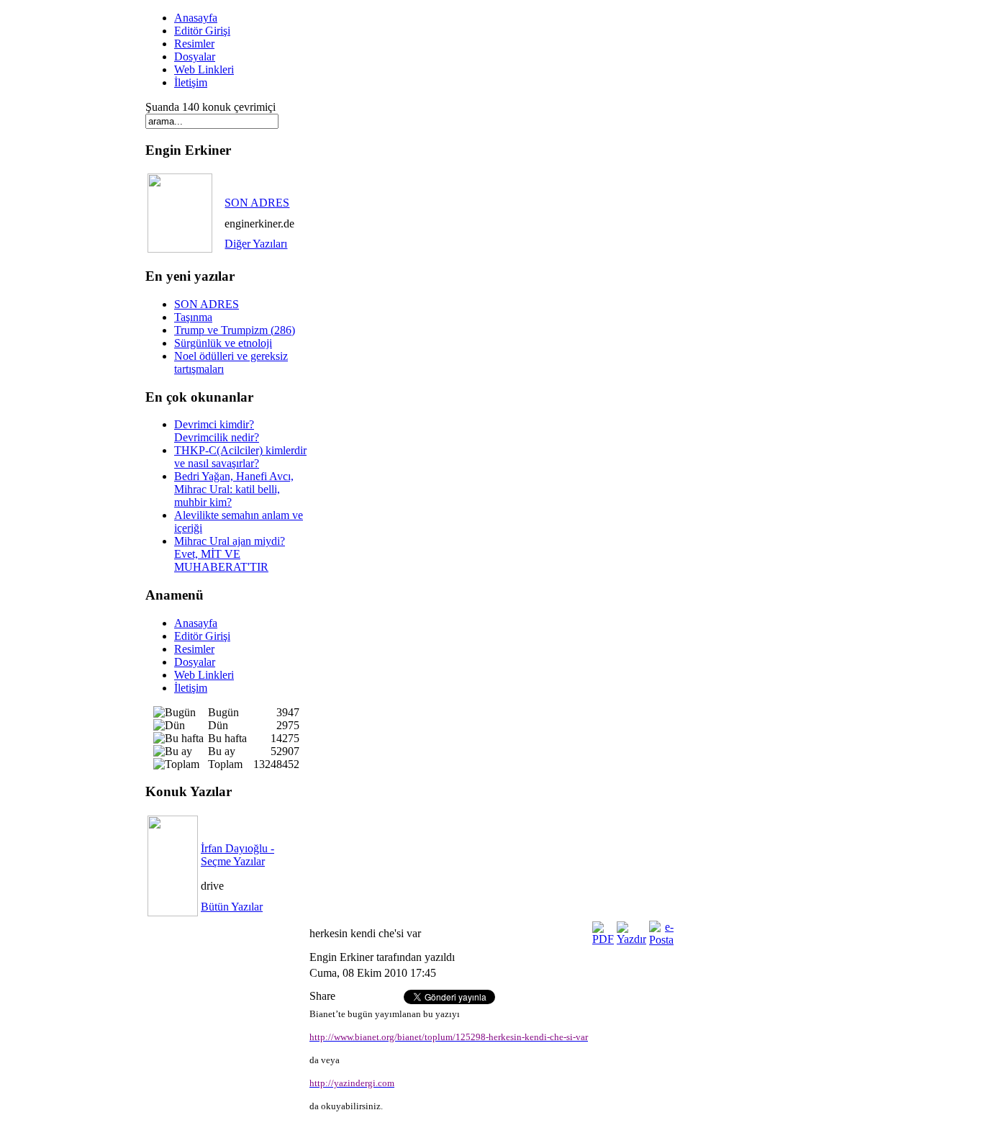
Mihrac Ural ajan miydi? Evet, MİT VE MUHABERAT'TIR (229, 554)
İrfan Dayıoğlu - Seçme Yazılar (237, 854)
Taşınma (193, 317)
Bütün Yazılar (232, 906)
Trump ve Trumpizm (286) (234, 330)
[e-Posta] (661, 940)
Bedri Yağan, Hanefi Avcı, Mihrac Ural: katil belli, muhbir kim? (234, 489)
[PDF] (603, 939)
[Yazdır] (631, 939)
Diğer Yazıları (256, 244)
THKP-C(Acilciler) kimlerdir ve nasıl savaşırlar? (240, 456)
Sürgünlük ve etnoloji (223, 343)
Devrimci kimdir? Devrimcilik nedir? (216, 430)
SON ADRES (257, 203)
